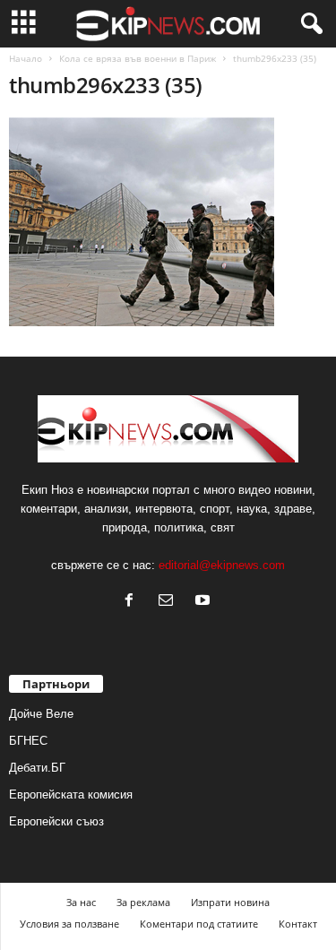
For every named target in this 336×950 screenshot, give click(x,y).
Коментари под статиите (199, 923)
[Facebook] (133, 602)
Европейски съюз (56, 821)
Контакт (298, 923)
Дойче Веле (41, 714)
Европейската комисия (71, 794)
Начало (25, 58)
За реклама (143, 902)
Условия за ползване (69, 923)
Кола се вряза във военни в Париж (137, 58)
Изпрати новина (230, 902)
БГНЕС (28, 740)
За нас (81, 902)
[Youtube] (204, 602)
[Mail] (169, 602)
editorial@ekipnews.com (222, 565)
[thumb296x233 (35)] (168, 221)
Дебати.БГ (37, 767)
